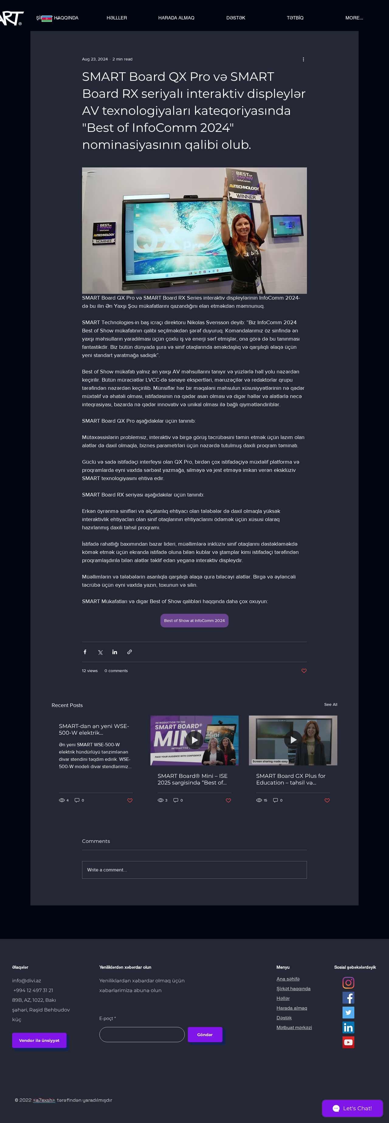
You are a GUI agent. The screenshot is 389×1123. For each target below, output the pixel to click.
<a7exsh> (44, 1100)
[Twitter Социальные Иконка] (348, 1012)
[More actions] (303, 59)
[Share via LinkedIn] (115, 652)
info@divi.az (26, 981)
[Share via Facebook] (85, 652)
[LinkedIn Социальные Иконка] (348, 1027)
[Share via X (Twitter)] (100, 652)
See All (330, 704)
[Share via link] (130, 652)
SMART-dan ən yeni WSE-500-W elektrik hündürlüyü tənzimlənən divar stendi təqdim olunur (95, 729)
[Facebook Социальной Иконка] (348, 998)
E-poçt (106, 1018)
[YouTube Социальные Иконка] (348, 1042)
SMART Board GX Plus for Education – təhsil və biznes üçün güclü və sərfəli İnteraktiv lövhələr (290, 779)
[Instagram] (348, 983)
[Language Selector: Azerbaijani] (50, 19)
